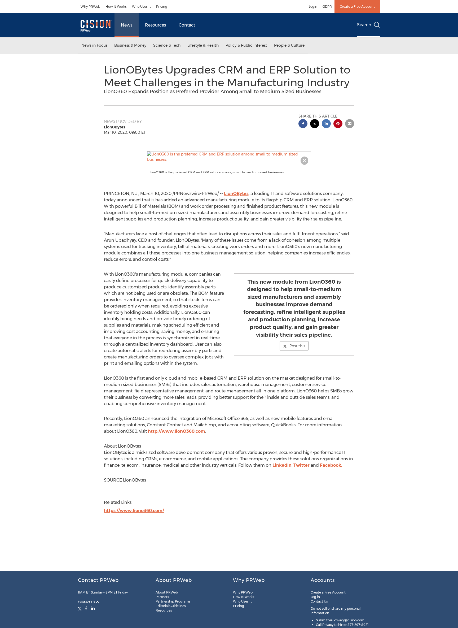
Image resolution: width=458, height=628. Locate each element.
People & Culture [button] (289, 45)
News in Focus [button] (94, 45)
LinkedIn (282, 465)
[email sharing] (349, 124)
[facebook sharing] (302, 124)
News (126, 25)
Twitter (301, 465)
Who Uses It (141, 6)
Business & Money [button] (130, 45)
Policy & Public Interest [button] (246, 45)
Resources (155, 25)
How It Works (116, 6)
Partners (162, 597)
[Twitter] (80, 608)
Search (364, 24)
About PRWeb (167, 592)
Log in (315, 597)
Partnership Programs (173, 601)
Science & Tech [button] (166, 45)
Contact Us (87, 602)
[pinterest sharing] (337, 124)
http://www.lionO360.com (176, 431)
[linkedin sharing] (326, 124)
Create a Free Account (357, 6)
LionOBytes (236, 193)
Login (313, 6)
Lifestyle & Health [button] (203, 45)
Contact (187, 25)
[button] (229, 156)
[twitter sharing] (314, 124)
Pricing (161, 6)
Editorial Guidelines (171, 606)
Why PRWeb (90, 6)
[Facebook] (86, 608)
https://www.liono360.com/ (134, 510)
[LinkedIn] (92, 608)
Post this (297, 346)
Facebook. (331, 465)
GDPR (327, 6)
